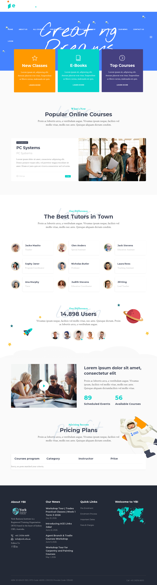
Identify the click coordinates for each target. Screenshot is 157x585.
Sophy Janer (32, 263)
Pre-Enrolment (86, 508)
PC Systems (28, 147)
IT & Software (22, 142)
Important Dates (87, 519)
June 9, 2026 (51, 542)
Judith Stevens (80, 282)
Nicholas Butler (80, 263)
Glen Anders (78, 245)
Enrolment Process (88, 514)
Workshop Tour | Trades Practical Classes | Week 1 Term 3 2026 (60, 511)
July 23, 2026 (51, 518)
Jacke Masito (32, 245)
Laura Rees (124, 263)
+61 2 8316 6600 (137, 580)
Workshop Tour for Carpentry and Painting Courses (59, 550)
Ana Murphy (32, 282)
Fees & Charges (87, 525)
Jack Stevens (125, 245)
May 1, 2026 (51, 557)
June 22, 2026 (51, 530)
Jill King (122, 282)
